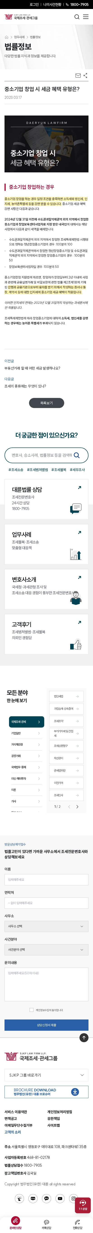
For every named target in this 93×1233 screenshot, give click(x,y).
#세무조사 (77, 469)
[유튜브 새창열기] (60, 1198)
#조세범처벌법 (37, 469)
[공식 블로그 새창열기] (32, 1198)
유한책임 (53, 1118)
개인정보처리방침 (59, 1112)
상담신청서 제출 (46, 1025)
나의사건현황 (52, 4)
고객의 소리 (13, 1132)
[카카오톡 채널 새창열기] (46, 1198)
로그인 (34, 4)
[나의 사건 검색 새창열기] (19, 1198)
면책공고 (11, 1118)
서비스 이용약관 (16, 1112)
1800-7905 (79, 4)
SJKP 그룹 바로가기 (25, 1075)
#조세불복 (58, 469)
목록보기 (46, 403)
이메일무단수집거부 (19, 1125)
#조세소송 (15, 469)
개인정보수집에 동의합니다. (49, 1010)
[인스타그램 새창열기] (73, 1198)
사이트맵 (53, 1125)
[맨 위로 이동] (83, 1037)
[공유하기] (85, 75)
